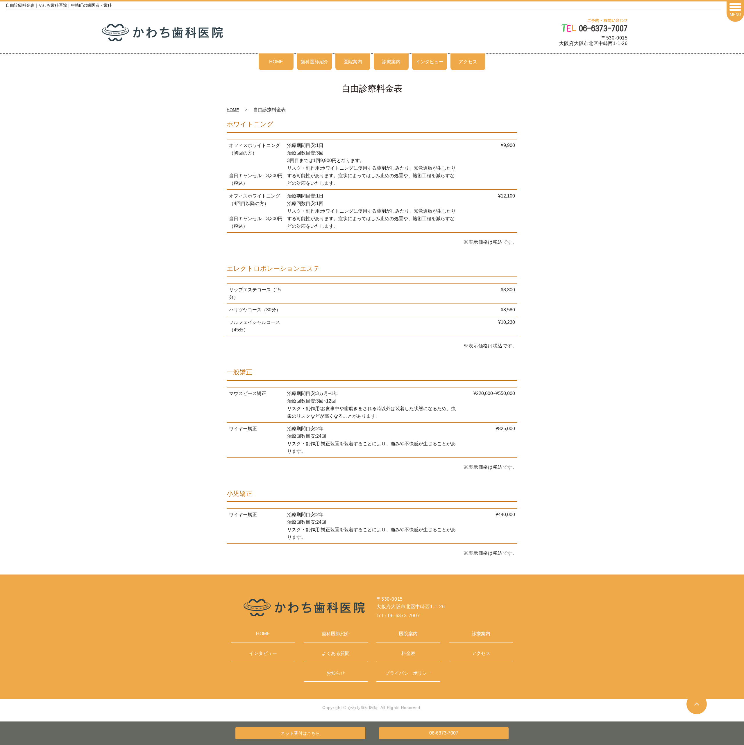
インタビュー (429, 61)
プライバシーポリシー (408, 673)
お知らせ (335, 673)
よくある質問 (336, 653)
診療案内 (391, 61)
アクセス (468, 61)
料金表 (408, 653)
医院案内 (353, 61)
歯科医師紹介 (314, 61)
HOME (276, 61)
